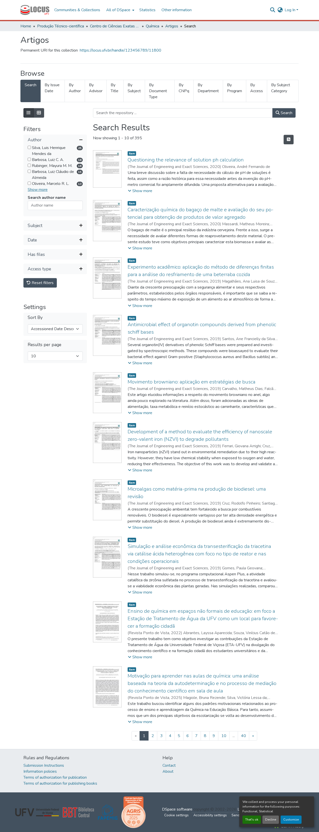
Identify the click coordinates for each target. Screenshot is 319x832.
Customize (291, 819)
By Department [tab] (208, 88)
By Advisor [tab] (95, 88)
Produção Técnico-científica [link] (60, 26)
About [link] (167, 771)
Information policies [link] (40, 771)
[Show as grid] (39, 113)
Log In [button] (290, 10)
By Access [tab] (256, 88)
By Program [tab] (234, 88)
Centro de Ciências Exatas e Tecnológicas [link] (115, 26)
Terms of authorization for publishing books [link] (60, 783)
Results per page (44, 345)
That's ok (251, 819)
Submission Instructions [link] (43, 765)
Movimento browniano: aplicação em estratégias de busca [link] (191, 381)
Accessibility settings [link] (210, 815)
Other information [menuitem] (176, 10)
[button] (34, 10)
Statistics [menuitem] (147, 10)
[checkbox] (29, 147)
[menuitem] (119, 10)
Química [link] (152, 26)
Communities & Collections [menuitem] (77, 10)
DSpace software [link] (177, 809)
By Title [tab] (114, 88)
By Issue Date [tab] (52, 88)
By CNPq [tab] (184, 88)
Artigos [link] (171, 26)
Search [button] (286, 113)
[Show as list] (28, 113)
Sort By (35, 317)
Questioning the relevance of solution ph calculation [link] (186, 159)
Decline (270, 819)
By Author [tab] (75, 88)
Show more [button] (38, 190)
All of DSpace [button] (118, 10)
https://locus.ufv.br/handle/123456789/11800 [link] (120, 50)
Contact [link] (169, 765)
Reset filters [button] (42, 283)
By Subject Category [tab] (280, 88)
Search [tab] (30, 85)
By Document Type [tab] (158, 91)
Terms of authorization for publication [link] (55, 777)
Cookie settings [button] (176, 815)
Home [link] (25, 26)
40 (243, 736)
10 (223, 736)
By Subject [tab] (134, 88)
